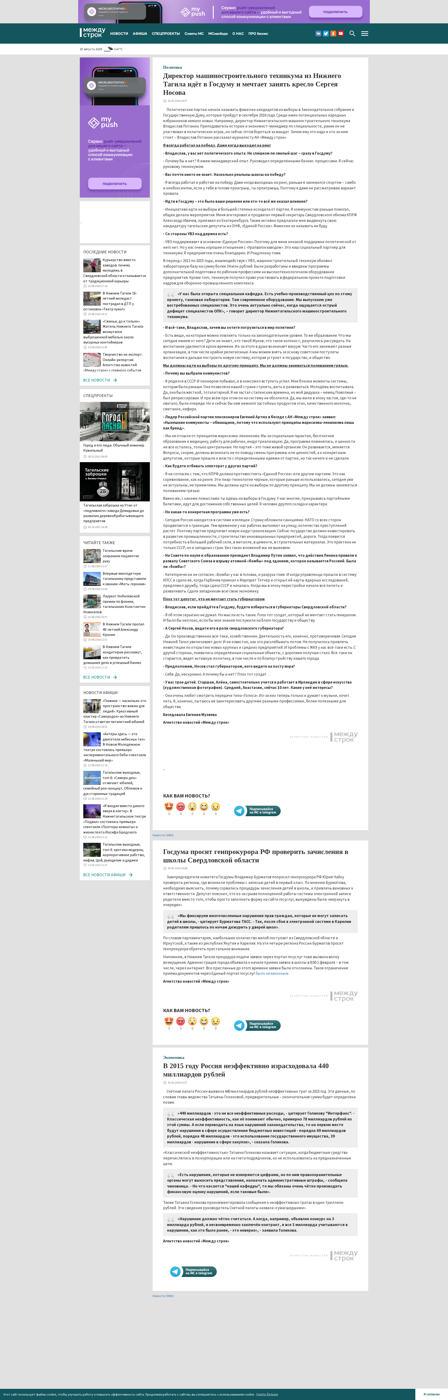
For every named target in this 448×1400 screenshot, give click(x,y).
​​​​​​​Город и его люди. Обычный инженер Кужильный (113, 448)
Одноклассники (333, 33)
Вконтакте (318, 33)
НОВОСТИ (119, 33)
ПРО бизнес (258, 33)
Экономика (173, 1057)
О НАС (238, 33)
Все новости (96, 380)
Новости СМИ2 (163, 835)
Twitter (326, 33)
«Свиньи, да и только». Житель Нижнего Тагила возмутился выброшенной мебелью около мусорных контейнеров (113, 331)
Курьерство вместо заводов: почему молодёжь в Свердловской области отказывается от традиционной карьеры (114, 270)
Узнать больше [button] (267, 1394)
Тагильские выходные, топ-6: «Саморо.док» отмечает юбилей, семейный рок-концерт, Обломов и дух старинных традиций (112, 783)
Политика (172, 67)
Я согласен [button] (432, 1394)
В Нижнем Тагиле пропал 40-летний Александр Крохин (123, 629)
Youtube (341, 33)
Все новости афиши (104, 874)
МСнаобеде (218, 33)
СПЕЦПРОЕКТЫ (166, 33)
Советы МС (194, 33)
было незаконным (272, 973)
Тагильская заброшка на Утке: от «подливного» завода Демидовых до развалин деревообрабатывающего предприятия (113, 513)
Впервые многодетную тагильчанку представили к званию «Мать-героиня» (124, 578)
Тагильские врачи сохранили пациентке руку (121, 555)
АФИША (140, 33)
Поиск (352, 33)
